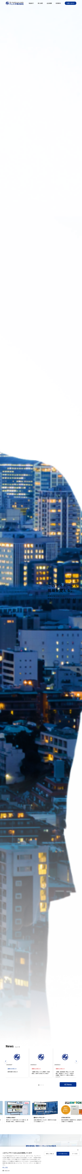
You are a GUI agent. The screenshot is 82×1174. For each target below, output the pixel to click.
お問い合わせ (70, 3)
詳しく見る (5, 1167)
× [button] (78, 1150)
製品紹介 (31, 3)
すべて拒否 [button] (74, 1153)
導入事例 (40, 3)
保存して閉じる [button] (50, 1153)
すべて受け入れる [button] (63, 1153)
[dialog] (41, 1160)
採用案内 (58, 3)
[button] (6, 1170)
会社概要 (49, 3)
